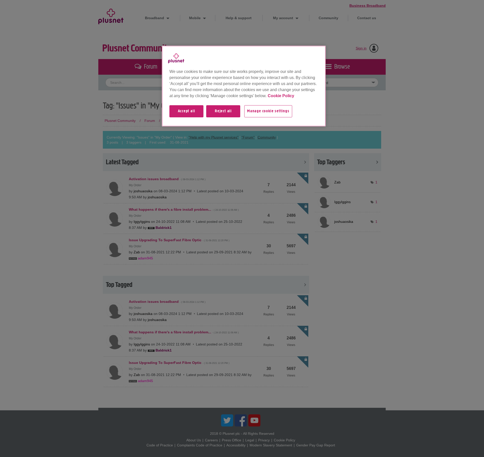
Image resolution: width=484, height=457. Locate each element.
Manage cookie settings (268, 111)
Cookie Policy (281, 96)
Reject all (223, 111)
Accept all (186, 111)
